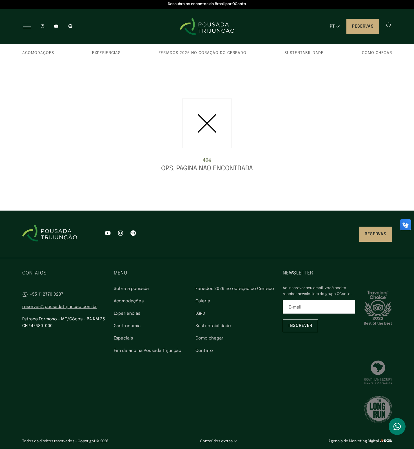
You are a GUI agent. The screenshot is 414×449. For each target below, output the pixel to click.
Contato (204, 351)
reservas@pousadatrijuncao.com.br (59, 307)
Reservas (363, 26)
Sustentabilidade (304, 53)
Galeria (202, 301)
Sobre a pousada (131, 289)
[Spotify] (133, 234)
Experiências (106, 53)
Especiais (123, 338)
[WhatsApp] (397, 426)
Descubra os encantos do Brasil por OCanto (207, 4)
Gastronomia (127, 326)
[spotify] (70, 26)
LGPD (200, 313)
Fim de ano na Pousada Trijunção (147, 351)
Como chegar (377, 53)
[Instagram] (42, 26)
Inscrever (300, 325)
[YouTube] (56, 26)
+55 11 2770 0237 (46, 294)
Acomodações (38, 53)
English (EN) (340, 37)
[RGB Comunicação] (386, 441)
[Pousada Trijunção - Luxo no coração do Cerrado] (207, 26)
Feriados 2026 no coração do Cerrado (202, 53)
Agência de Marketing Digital (354, 441)
